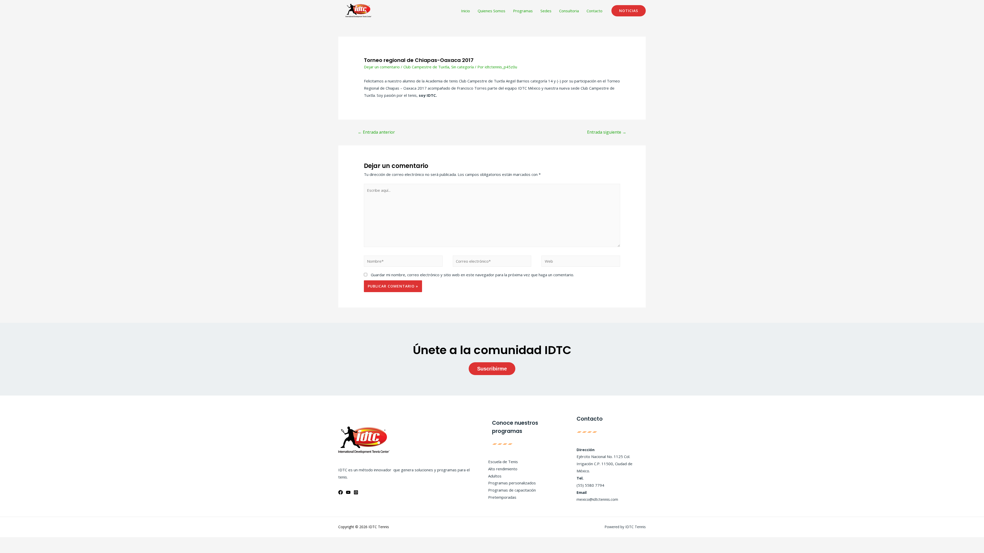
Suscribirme (492, 368)
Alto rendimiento (502, 468)
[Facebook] (340, 492)
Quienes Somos (491, 10)
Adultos (494, 475)
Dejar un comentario (382, 66)
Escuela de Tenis (503, 461)
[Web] (580, 261)
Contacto (594, 10)
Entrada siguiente (606, 132)
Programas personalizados (512, 482)
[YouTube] (348, 492)
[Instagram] (356, 492)
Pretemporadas (502, 497)
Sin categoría (462, 66)
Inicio (465, 10)
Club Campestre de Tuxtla (426, 66)
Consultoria (569, 10)
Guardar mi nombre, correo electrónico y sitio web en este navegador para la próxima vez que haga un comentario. (472, 274)
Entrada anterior (376, 132)
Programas (523, 10)
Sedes (545, 10)
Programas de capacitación (512, 490)
